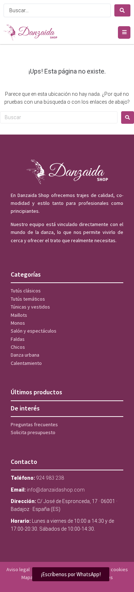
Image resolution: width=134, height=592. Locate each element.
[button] (124, 32)
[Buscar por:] (59, 117)
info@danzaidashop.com (56, 490)
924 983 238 (50, 478)
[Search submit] (122, 10)
